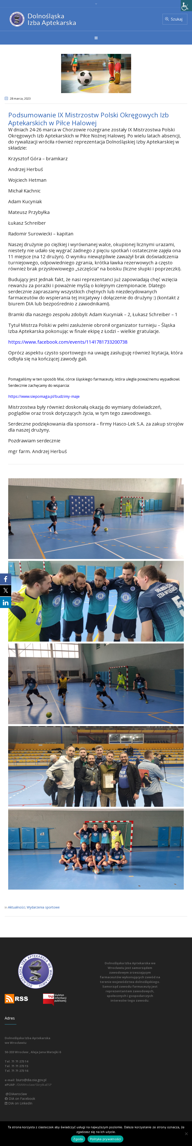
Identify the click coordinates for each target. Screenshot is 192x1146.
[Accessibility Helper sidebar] (186, 5)
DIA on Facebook (21, 1098)
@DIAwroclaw (16, 1094)
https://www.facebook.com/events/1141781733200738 (67, 342)
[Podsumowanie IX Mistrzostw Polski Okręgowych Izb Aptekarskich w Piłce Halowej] (96, 73)
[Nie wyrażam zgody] (186, 1133)
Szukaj (176, 19)
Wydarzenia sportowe (43, 907)
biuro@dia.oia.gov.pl (30, 1080)
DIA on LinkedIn (19, 1103)
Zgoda (78, 1139)
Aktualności (16, 907)
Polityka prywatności (105, 1139)
